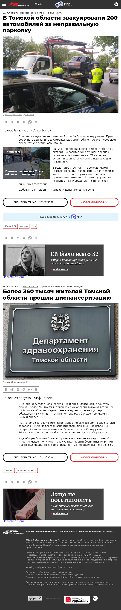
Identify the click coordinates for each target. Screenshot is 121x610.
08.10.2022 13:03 (10, 13)
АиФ (25, 382)
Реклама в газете (68, 531)
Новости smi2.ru (13, 277)
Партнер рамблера (53, 598)
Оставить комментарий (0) (94, 202)
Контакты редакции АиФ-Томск (41, 531)
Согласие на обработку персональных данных (49, 572)
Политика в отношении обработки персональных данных (54, 575)
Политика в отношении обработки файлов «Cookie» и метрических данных (63, 577)
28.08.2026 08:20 (11, 286)
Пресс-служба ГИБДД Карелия (18, 114)
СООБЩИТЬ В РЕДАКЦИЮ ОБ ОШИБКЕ (96, 531)
